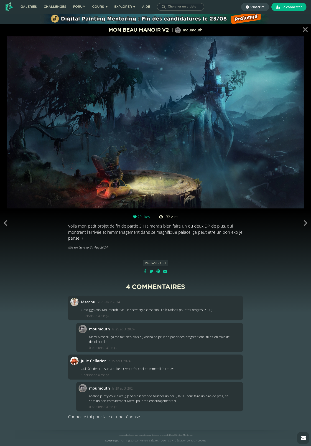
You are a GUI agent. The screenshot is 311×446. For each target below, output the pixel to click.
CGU (163, 440)
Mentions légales (149, 440)
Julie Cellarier (93, 360)
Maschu (88, 301)
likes (144, 216)
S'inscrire (257, 7)
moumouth (192, 30)
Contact (191, 440)
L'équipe (180, 440)
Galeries (28, 6)
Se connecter (291, 7)
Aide (146, 6)
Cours (98, 6)
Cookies (202, 440)
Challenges (55, 6)
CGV (170, 440)
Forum (79, 6)
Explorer (123, 6)
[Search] (164, 6)
